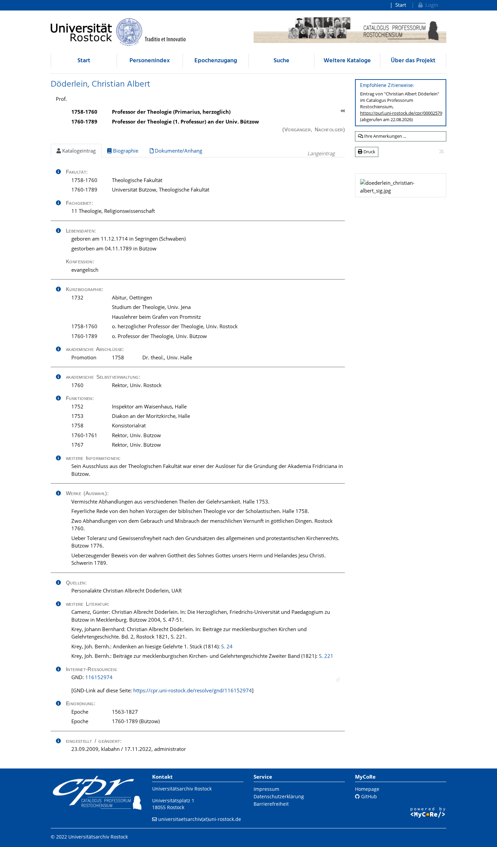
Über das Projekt (413, 61)
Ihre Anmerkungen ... (384, 136)
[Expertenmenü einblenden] (441, 151)
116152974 (99, 677)
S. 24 (227, 646)
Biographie (125, 150)
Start (400, 4)
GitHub (368, 796)
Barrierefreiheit (271, 804)
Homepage (367, 789)
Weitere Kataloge (347, 61)
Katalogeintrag (78, 150)
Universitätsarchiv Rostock (182, 788)
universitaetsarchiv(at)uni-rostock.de (199, 819)
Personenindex (149, 61)
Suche (281, 61)
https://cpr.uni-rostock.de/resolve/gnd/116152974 (192, 690)
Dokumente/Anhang (177, 150)
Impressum (266, 789)
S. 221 (326, 655)
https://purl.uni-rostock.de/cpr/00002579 (401, 113)
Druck (368, 152)
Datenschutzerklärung (279, 796)
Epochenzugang (215, 61)
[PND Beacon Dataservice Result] (338, 679)
